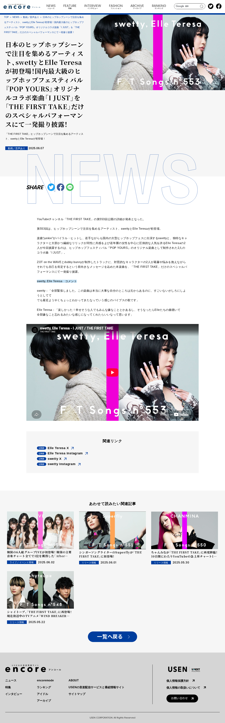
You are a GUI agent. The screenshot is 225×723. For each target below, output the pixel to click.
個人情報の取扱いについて (183, 687)
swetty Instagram (62, 464)
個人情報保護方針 (177, 680)
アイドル (42, 693)
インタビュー (13, 693)
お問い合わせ (179, 698)
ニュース (11, 680)
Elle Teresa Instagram (65, 453)
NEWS (15, 17)
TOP (6, 17)
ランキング (44, 687)
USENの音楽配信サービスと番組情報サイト (96, 687)
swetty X (55, 459)
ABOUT (74, 680)
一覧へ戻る (110, 637)
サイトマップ (77, 693)
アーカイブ (44, 700)
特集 (8, 687)
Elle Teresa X (58, 448)
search (201, 6)
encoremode (45, 680)
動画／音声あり (31, 17)
